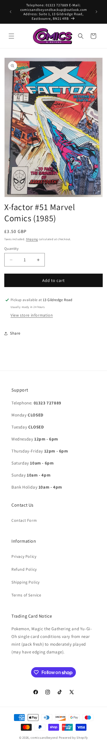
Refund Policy (24, 569)
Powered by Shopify (73, 738)
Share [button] (15, 333)
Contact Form (24, 520)
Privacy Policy (23, 556)
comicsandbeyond (44, 738)
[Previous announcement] (10, 11)
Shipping (32, 239)
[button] (11, 36)
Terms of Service (26, 595)
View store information (32, 315)
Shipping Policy (25, 582)
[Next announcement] (96, 11)
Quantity (11, 248)
